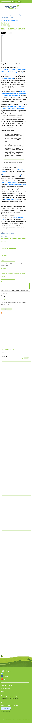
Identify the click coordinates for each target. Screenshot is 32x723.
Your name (4, 255)
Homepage (4, 268)
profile (11, 17)
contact (3, 691)
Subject (3, 276)
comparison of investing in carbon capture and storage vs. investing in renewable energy (13, 93)
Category (4, 352)
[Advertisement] (16, 331)
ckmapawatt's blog (13, 20)
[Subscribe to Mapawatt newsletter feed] (1, 702)
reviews (4, 15)
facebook (5, 676)
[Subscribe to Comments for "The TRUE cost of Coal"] (1, 312)
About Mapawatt (5, 688)
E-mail (3, 260)
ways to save (12, 15)
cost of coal (4, 236)
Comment (4, 281)
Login (19, 1)
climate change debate (7, 78)
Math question (5, 299)
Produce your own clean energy (11, 175)
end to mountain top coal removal (16, 184)
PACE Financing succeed (9, 182)
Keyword (4, 356)
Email (10, 32)
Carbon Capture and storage (7, 233)
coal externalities (5, 234)
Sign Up (6, 708)
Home (2, 20)
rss (4, 679)
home (14, 719)
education (5, 17)
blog (20, 15)
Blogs (6, 20)
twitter (4, 673)
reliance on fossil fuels (11, 199)
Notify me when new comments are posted (13, 273)
